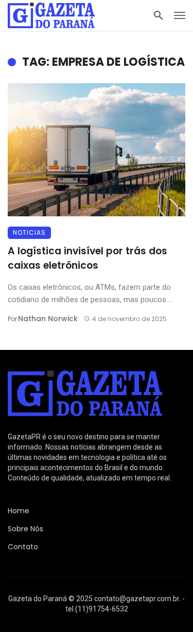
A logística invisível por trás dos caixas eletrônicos (87, 258)
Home (18, 511)
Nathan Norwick (48, 318)
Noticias (29, 232)
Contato (23, 547)
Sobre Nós (25, 529)
